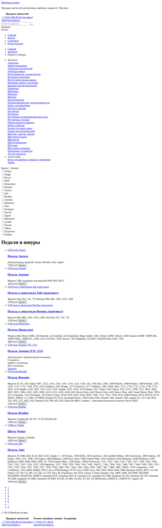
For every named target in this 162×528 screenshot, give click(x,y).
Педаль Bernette (18, 377)
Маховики (13, 91)
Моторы (12, 97)
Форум (11, 38)
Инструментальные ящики (22, 80)
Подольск (9, 231)
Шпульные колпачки (19, 148)
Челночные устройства (20, 151)
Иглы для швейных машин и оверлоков (29, 159)
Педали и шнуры (17, 108)
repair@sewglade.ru (44, 524)
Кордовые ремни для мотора (23, 82)
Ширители (13, 139)
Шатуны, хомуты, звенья (21, 134)
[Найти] (32, 24)
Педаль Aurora (18, 256)
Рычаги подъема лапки (20, 128)
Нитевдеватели (16, 99)
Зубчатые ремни (16, 71)
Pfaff (6, 180)
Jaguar (7, 215)
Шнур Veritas (17, 431)
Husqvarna (9, 184)
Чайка (7, 228)
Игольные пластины (19, 77)
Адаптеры (13, 62)
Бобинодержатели (17, 65)
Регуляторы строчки (18, 119)
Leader (7, 222)
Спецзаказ (13, 40)
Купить (22, 265)
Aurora (8, 190)
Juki (6, 193)
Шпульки (13, 145)
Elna (6, 206)
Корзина (5, 26)
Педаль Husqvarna (20, 329)
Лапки (11, 162)
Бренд (4, 168)
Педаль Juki (16, 449)
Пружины (13, 114)
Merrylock (9, 218)
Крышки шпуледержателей (22, 85)
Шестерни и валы (17, 136)
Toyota (7, 225)
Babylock (9, 203)
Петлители (13, 111)
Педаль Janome (18, 274)
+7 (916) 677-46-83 (43, 522)
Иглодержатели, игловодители (24, 74)
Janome (15, 168)
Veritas (7, 171)
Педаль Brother (18, 413)
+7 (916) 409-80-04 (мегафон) (17, 17)
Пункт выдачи (15, 43)
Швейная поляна (10, 2)
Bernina (8, 187)
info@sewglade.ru (11, 20)
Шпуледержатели (17, 142)
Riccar (7, 177)
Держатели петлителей (20, 68)
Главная (12, 35)
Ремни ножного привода (21, 122)
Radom (8, 234)
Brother (8, 196)
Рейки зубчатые (16, 125)
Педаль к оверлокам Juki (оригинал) (33, 293)
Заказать (12, 368)
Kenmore (9, 209)
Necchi (8, 212)
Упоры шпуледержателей (21, 131)
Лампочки (13, 88)
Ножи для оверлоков (19, 105)
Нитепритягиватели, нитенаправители (29, 102)
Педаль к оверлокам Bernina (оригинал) (35, 311)
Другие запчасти (17, 154)
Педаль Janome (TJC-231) (25, 351)
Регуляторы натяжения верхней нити (28, 117)
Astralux (8, 199)
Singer (7, 174)
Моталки (12, 94)
